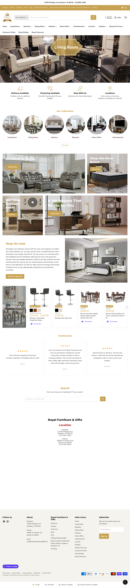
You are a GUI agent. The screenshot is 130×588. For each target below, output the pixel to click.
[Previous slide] (6, 59)
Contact (12, 7)
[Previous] (3, 306)
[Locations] (110, 92)
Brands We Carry (116, 26)
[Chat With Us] (80, 92)
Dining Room (40, 26)
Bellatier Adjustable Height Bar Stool (37, 319)
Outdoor (102, 26)
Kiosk (26, 7)
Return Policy (16, 573)
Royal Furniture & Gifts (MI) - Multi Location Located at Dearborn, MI (70, 7)
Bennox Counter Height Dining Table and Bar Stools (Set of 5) (89, 316)
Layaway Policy (27, 573)
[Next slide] (124, 59)
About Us (5, 7)
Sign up (104, 536)
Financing (19, 7)
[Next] (126, 306)
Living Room (15, 26)
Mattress (52, 26)
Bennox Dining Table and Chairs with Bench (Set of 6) (115, 316)
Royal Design (24, 32)
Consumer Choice (9, 32)
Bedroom (27, 26)
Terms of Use (6, 573)
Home (5, 26)
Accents (91, 26)
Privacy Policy (47, 573)
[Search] (93, 17)
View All (65, 145)
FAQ (31, 7)
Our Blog (94, 7)
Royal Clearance (38, 32)
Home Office (65, 26)
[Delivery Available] (20, 92)
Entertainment (79, 26)
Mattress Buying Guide (41, 7)
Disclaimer (37, 573)
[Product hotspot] (72, 254)
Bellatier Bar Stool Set (63, 318)
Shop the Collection (15, 276)
